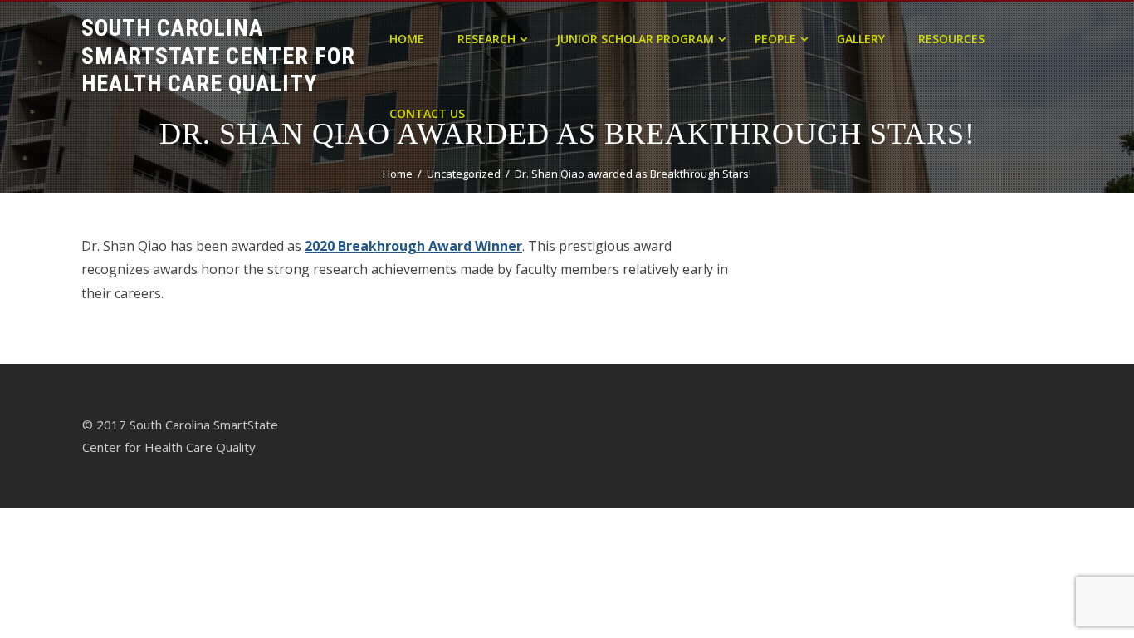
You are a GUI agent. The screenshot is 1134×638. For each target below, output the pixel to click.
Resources (951, 39)
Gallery (861, 39)
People (775, 39)
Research (486, 39)
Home (406, 39)
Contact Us (427, 113)
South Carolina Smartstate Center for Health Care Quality (218, 55)
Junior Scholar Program (635, 39)
